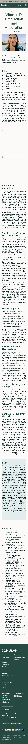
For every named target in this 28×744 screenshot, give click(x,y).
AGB (3, 680)
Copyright (4, 685)
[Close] (27, 1)
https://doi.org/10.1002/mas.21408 (14, 617)
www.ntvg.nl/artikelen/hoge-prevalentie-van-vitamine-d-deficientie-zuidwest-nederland (14, 539)
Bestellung (4, 660)
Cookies (4, 687)
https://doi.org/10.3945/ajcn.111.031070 (15, 597)
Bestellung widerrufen (7, 708)
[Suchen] (18, 5)
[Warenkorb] (23, 5)
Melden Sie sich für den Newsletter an (12, 723)
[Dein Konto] (21, 5)
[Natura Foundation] (19, 696)
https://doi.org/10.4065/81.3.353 (15, 571)
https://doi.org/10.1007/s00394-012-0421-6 (14, 559)
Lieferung (4, 662)
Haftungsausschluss (7, 682)
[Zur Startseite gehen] (5, 5)
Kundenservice (5, 657)
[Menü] (26, 5)
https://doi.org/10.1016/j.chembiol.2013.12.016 (14, 635)
